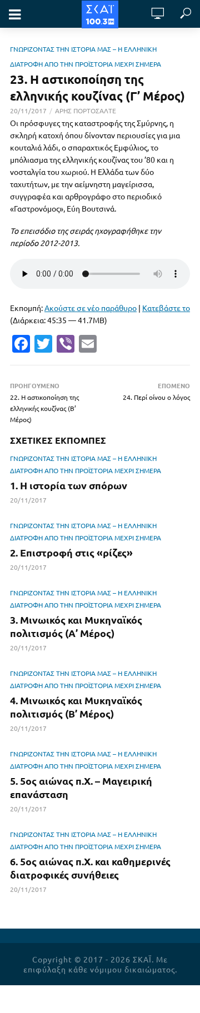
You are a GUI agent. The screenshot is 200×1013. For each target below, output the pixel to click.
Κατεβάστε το (166, 308)
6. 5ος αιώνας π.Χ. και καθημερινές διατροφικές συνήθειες (90, 868)
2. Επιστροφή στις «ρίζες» (71, 552)
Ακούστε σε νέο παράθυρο (90, 308)
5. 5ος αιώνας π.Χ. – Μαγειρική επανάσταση (81, 787)
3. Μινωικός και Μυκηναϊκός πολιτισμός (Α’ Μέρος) (76, 626)
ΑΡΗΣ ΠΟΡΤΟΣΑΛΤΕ (85, 110)
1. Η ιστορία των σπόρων (68, 485)
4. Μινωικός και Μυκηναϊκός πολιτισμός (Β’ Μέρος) (76, 707)
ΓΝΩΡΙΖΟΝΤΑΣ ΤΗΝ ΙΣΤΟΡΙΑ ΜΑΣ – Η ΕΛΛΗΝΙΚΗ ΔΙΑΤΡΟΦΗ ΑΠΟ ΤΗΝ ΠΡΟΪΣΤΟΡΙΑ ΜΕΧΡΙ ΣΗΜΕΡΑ (85, 464)
